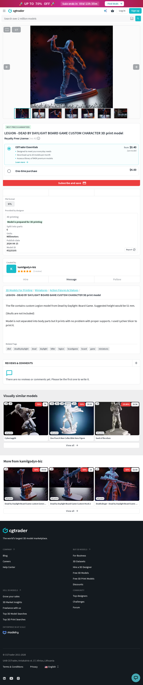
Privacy (34, 666)
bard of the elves (103, 438)
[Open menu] (4, 11)
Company (7, 549)
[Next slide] (136, 67)
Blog (5, 555)
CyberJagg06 (10, 438)
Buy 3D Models (80, 549)
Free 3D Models (81, 572)
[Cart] (112, 11)
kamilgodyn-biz (27, 267)
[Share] (117, 192)
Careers (7, 561)
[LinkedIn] (4, 678)
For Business (79, 555)
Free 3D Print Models (83, 578)
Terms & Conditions (13, 666)
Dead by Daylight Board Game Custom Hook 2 (70, 503)
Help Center (9, 567)
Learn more (20, 162)
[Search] (138, 18)
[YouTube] (11, 678)
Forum (76, 607)
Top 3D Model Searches (15, 613)
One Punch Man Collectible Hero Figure (67, 438)
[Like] (26, 192)
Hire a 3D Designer (82, 567)
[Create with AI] (105, 11)
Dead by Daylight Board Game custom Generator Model (29, 503)
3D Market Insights (12, 602)
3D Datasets (79, 561)
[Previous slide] (7, 67)
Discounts (78, 584)
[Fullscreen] (6, 29)
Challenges (78, 601)
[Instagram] (18, 678)
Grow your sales (11, 596)
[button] (132, 18)
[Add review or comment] (136, 363)
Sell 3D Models (10, 590)
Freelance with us (12, 607)
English (50, 667)
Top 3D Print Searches (14, 619)
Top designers (80, 595)
